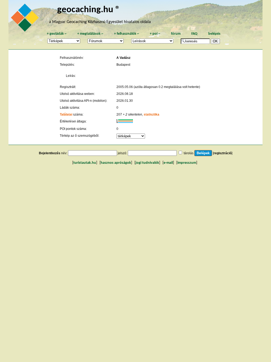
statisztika (151, 114)
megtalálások (90, 34)
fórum (175, 34)
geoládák (56, 34)
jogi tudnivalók (147, 163)
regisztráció (223, 153)
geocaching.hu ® (88, 10)
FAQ (194, 34)
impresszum (186, 163)
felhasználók (126, 34)
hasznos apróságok (116, 163)
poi (154, 34)
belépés (214, 34)
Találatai (66, 114)
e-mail (168, 163)
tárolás (188, 153)
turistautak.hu (84, 163)
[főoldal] (26, 19)
